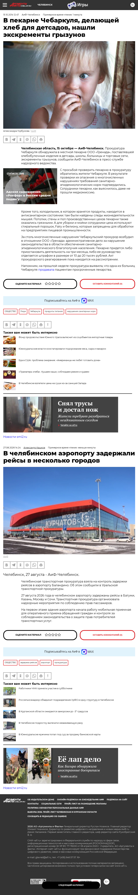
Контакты (32, 804)
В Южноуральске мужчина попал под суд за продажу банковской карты (59, 734)
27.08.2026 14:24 (12, 447)
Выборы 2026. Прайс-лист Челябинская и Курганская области (62, 812)
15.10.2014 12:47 (11, 14)
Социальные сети (51, 804)
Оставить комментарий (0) (107, 284)
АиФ (33, 131)
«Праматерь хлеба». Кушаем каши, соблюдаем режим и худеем (54, 371)
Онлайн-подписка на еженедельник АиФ (80, 799)
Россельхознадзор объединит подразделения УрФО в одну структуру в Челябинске (66, 700)
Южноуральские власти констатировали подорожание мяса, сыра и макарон (62, 348)
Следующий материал (71, 885)
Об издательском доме (40, 799)
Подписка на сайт (117, 799)
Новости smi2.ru (15, 437)
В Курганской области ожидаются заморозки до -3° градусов (53, 711)
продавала (46, 269)
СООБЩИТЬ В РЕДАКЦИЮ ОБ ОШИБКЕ (47, 816)
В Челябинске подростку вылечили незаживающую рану (51, 723)
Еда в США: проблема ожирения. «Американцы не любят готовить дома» (59, 360)
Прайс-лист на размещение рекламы (85, 804)
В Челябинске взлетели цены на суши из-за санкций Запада (52, 383)
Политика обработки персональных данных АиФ (55, 808)
